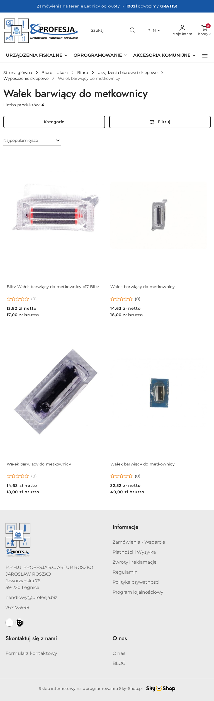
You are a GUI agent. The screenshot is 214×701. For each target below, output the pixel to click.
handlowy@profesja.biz (31, 597)
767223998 (17, 607)
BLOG (119, 663)
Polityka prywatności (136, 582)
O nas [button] (120, 638)
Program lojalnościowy (138, 592)
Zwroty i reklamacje (135, 562)
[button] (205, 56)
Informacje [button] (125, 527)
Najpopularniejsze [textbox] (20, 140)
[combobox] (32, 140)
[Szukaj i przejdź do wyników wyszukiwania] (132, 30)
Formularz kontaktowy (31, 653)
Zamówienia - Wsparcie (139, 542)
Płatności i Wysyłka (134, 552)
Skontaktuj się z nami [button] (31, 638)
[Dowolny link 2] (19, 622)
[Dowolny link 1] (9, 622)
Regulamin (125, 572)
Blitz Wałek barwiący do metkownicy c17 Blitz (53, 286)
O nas (119, 653)
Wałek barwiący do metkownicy (142, 286)
